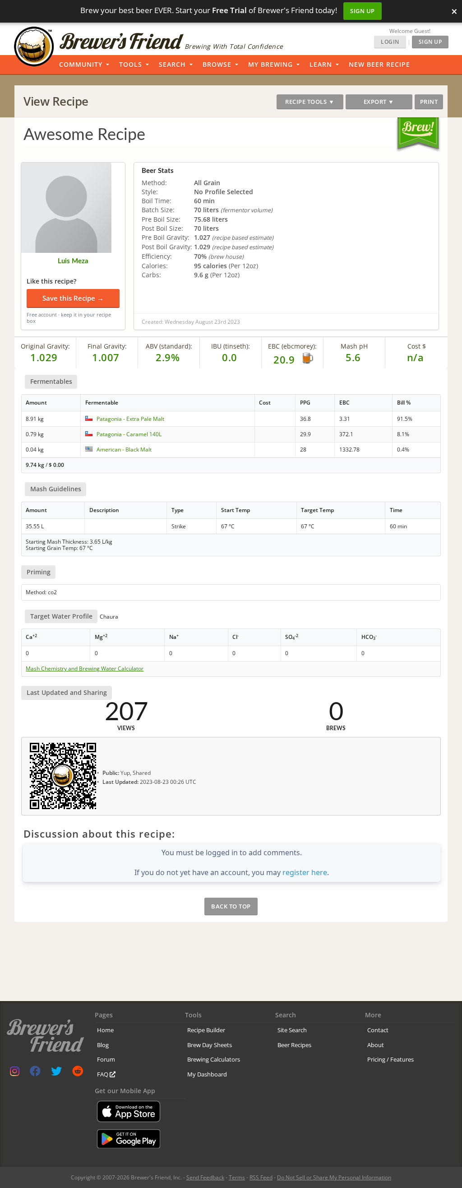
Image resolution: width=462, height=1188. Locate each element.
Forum (106, 1059)
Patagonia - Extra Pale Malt (130, 419)
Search (172, 64)
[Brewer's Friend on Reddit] (77, 1073)
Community (80, 64)
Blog (103, 1045)
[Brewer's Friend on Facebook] (35, 1073)
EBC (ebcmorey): (292, 346)
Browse (217, 64)
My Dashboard (207, 1074)
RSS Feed (261, 1177)
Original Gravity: (45, 346)
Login (390, 42)
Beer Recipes (294, 1045)
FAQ (103, 1074)
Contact (377, 1030)
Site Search (292, 1030)
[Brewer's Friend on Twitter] (56, 1073)
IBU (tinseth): (230, 346)
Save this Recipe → (73, 298)
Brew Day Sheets (209, 1045)
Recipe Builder (206, 1030)
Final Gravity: (107, 346)
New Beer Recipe (379, 64)
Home (105, 1030)
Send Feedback (205, 1177)
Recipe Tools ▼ (309, 102)
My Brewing (270, 64)
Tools (130, 64)
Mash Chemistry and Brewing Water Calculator (84, 669)
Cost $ (416, 346)
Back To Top (231, 906)
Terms (237, 1177)
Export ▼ (379, 102)
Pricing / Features (390, 1059)
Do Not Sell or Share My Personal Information (334, 1177)
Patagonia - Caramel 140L (129, 434)
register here (304, 872)
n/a (415, 357)
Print (429, 102)
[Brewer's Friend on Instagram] (14, 1073)
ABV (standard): (169, 346)
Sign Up (362, 11)
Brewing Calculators (213, 1059)
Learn (321, 64)
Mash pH (354, 346)
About (375, 1045)
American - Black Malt (124, 449)
